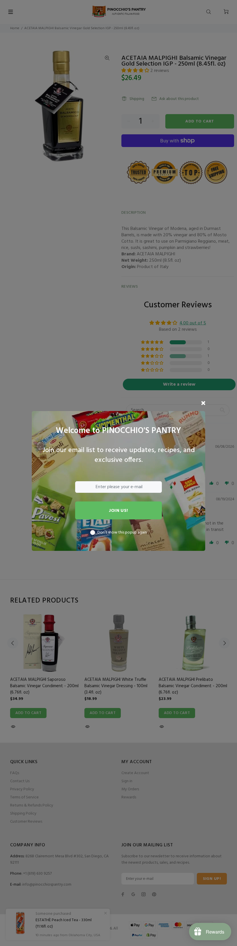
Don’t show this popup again (122, 532)
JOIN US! (118, 510)
